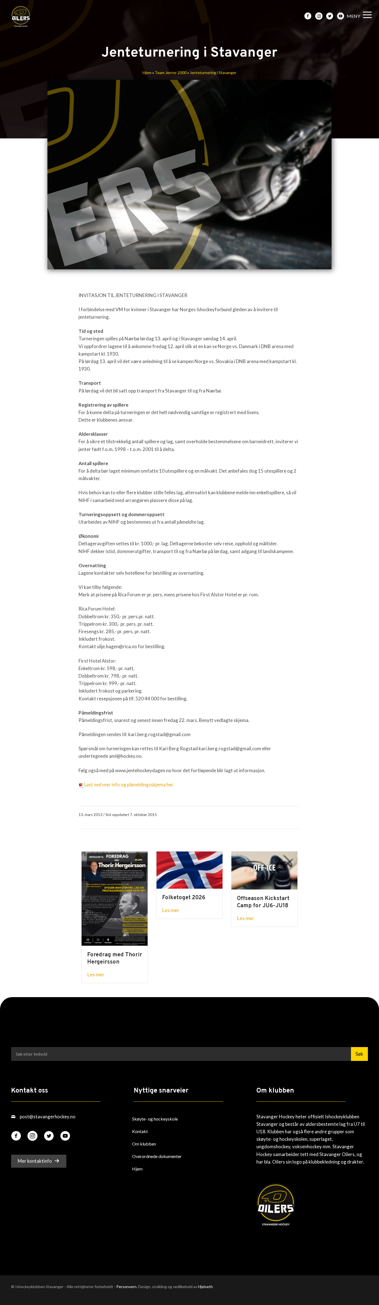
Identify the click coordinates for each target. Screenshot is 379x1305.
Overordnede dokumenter (157, 1156)
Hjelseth (205, 1286)
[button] (358, 16)
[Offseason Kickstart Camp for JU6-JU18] (264, 870)
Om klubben (144, 1143)
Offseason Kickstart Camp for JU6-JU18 (263, 902)
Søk (359, 1054)
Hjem (147, 72)
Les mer (95, 974)
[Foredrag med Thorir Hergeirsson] (115, 898)
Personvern (126, 1286)
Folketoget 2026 (183, 897)
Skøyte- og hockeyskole (155, 1118)
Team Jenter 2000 (170, 72)
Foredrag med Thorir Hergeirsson (114, 958)
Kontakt (140, 1131)
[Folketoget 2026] (189, 869)
